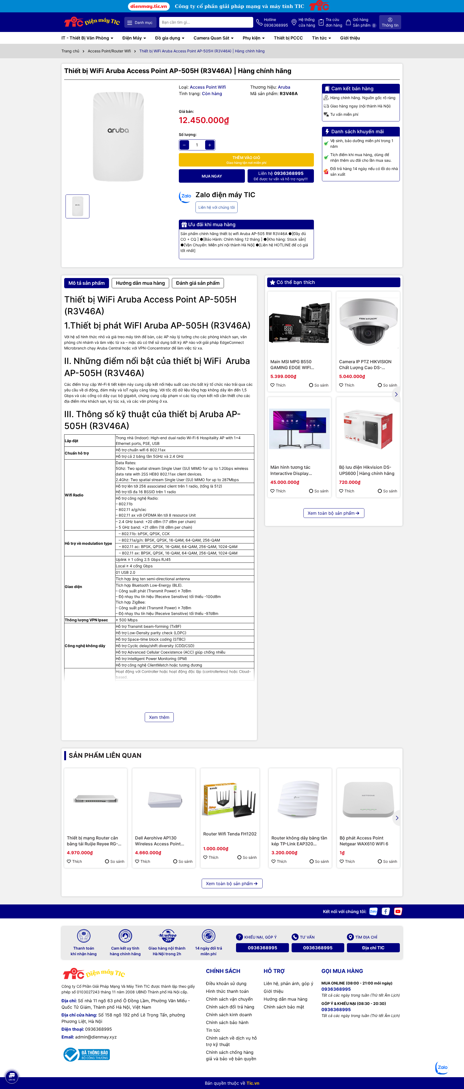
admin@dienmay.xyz (96, 1037)
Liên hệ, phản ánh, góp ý (288, 983)
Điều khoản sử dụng (226, 983)
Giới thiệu (350, 38)
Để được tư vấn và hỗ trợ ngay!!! (281, 176)
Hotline (276, 22)
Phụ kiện (252, 38)
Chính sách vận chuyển (229, 999)
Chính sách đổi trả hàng (230, 1006)
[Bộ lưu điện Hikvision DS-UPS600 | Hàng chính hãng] (368, 428)
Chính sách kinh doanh (229, 1014)
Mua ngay (212, 176)
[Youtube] (398, 911)
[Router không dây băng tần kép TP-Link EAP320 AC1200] (300, 800)
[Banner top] (232, 5)
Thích (280, 385)
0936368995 (262, 947)
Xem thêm (159, 717)
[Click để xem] (117, 137)
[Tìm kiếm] (245, 22)
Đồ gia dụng (168, 38)
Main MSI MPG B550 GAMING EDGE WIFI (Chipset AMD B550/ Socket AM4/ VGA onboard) (299, 365)
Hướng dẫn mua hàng (285, 999)
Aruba (284, 87)
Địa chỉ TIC (373, 947)
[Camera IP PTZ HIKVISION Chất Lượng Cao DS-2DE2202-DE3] (368, 323)
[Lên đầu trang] (11, 1062)
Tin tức (320, 38)
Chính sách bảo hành (227, 1022)
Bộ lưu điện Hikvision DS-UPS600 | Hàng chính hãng (366, 470)
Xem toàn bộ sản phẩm (331, 513)
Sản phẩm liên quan (105, 755)
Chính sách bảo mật (284, 1006)
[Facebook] (386, 911)
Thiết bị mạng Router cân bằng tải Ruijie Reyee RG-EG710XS (92, 841)
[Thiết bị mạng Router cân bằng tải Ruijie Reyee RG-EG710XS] (96, 800)
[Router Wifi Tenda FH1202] (230, 798)
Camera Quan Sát (212, 38)
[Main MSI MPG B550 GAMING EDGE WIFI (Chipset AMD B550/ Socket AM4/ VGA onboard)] (299, 323)
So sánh (321, 385)
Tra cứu (334, 22)
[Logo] (92, 22)
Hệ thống (307, 22)
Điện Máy (132, 38)
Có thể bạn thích (296, 282)
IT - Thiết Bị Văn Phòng (85, 38)
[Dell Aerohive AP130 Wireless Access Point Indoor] (164, 800)
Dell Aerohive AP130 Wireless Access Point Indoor (158, 841)
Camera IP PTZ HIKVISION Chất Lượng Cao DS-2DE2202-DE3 (365, 365)
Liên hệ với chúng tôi (216, 207)
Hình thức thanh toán (227, 991)
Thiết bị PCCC (288, 38)
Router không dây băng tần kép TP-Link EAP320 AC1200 (299, 841)
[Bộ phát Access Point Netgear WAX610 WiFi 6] (368, 800)
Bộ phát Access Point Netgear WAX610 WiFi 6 (364, 840)
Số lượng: (188, 134)
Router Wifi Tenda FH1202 (230, 833)
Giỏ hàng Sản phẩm (364, 22)
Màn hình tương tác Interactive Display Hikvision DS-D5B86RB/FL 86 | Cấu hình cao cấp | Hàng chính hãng (297, 470)
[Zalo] (373, 911)
